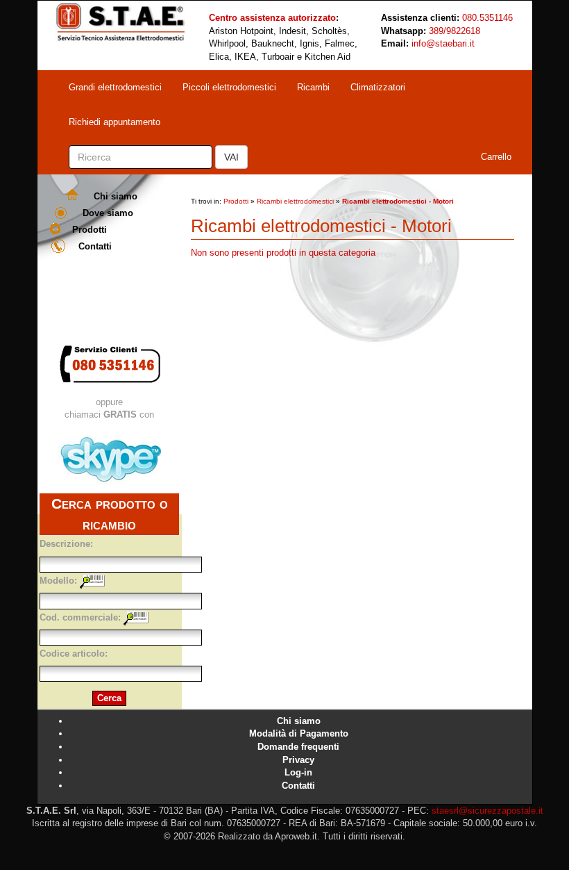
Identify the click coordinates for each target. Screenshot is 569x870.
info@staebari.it (443, 43)
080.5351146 (487, 18)
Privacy (298, 760)
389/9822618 (454, 31)
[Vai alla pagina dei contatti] (109, 364)
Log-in (298, 772)
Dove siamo (108, 213)
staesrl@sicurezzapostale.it (487, 810)
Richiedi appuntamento (114, 122)
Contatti (95, 246)
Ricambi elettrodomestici (295, 201)
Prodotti (89, 229)
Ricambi (313, 87)
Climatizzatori (377, 87)
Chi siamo (115, 196)
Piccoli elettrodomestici (229, 87)
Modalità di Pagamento (298, 733)
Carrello (496, 156)
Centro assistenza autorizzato (272, 18)
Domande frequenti (298, 746)
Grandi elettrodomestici (115, 87)
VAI (231, 157)
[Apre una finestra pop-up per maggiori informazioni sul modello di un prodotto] (92, 580)
